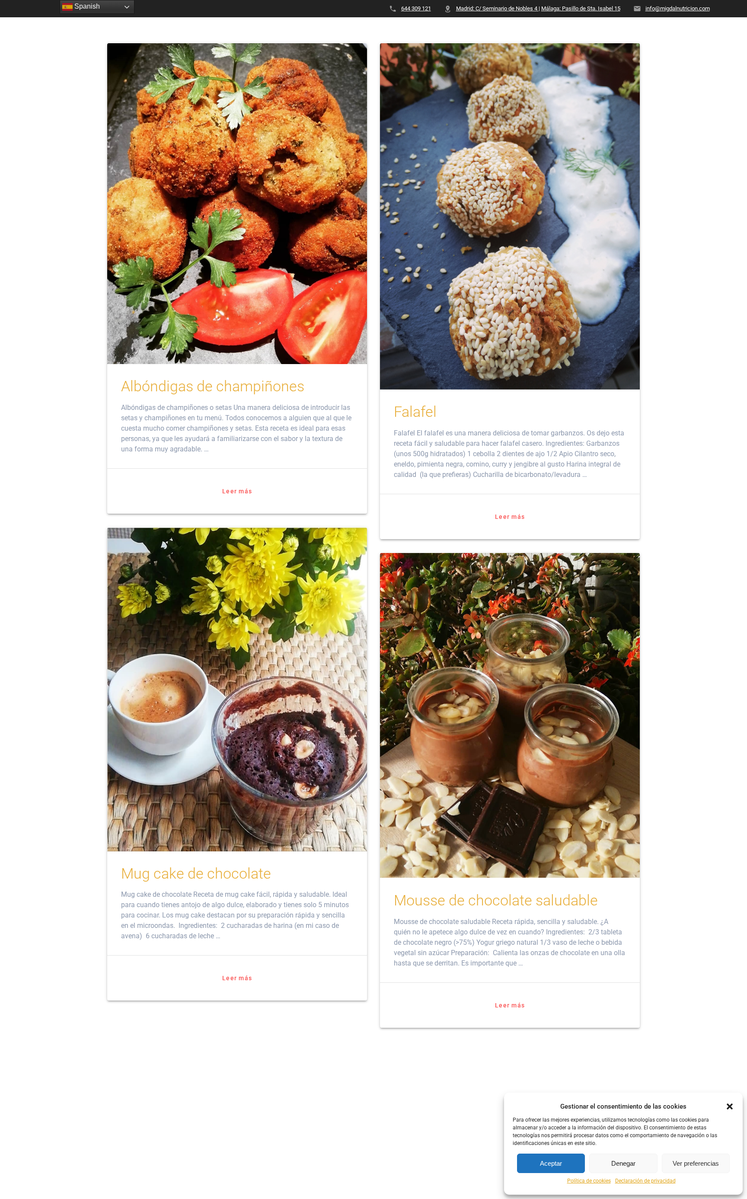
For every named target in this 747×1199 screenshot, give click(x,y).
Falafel (415, 411)
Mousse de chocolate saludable (496, 900)
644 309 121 (416, 8)
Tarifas (492, 32)
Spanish (86, 6)
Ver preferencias (696, 1163)
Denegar (623, 1163)
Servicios (343, 32)
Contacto (447, 32)
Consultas (396, 32)
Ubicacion (537, 32)
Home (256, 32)
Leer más (237, 491)
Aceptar (551, 1163)
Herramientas (677, 32)
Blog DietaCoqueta (603, 32)
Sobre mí (296, 32)
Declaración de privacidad (645, 1181)
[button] (729, 1106)
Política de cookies (589, 1181)
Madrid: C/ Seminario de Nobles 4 (497, 8)
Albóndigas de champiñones (212, 386)
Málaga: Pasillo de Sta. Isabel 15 (580, 8)
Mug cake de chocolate (196, 873)
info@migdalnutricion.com (677, 8)
